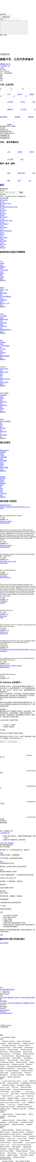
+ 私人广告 (3, 843)
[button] (18, 44)
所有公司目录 (4, 943)
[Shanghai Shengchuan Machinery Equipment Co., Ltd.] (20, 951)
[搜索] (14, 27)
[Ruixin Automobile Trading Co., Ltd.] (6, 969)
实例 (1, 853)
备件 (2, 185)
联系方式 (12, 989)
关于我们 (3, 989)
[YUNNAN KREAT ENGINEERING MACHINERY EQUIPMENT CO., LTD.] (6, 960)
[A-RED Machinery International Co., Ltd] (6, 947)
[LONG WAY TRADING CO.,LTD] (20, 981)
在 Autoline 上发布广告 (7, 1003)
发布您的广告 (5, 135)
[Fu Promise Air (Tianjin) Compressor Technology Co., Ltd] (20, 964)
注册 (1, 935)
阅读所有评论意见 (5, 505)
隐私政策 (10, 997)
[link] (18, 128)
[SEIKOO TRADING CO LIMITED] (6, 973)
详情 (1, 861)
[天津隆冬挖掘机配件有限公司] (20, 973)
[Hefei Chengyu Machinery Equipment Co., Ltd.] (6, 977)
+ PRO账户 (10, 843)
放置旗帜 (26, 1003)
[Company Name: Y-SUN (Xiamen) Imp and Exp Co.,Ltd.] (6, 951)
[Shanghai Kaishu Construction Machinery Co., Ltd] (6, 986)
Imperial (6, 994)
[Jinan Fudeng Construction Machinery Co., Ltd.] (20, 986)
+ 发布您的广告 (5, 833)
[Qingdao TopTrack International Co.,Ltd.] (20, 956)
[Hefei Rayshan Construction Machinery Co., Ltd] (20, 960)
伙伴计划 (32, 1003)
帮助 (7, 989)
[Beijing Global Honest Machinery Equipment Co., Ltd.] (6, 956)
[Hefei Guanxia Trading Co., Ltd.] (20, 969)
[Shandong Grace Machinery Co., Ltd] (20, 947)
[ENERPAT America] (6, 964)
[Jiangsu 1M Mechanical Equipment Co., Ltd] (6, 981)
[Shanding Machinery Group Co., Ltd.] (20, 977)
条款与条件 (3, 997)
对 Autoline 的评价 (25, 997)
